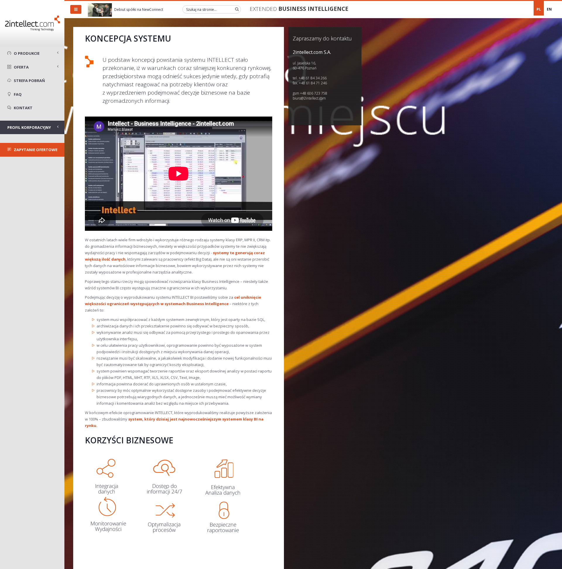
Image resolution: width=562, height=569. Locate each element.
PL (539, 9)
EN (549, 9)
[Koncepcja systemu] (165, 491)
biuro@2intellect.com (309, 98)
